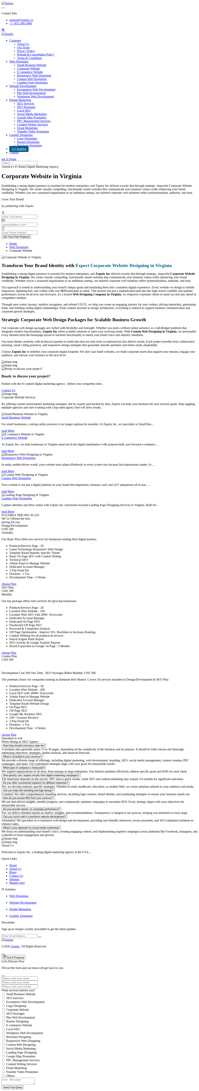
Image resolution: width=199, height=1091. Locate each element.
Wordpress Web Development (35, 96)
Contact (14, 152)
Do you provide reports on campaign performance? (31, 809)
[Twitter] (3, 30)
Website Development (22, 86)
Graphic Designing (21, 135)
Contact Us (8, 390)
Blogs (13, 872)
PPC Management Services (34, 121)
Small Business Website (31, 65)
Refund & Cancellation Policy (35, 54)
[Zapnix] (7, 3)
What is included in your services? (22, 756)
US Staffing (19, 149)
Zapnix (15, 946)
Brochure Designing (29, 145)
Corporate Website (28, 68)
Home (13, 243)
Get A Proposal (15, 957)
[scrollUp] (3, 954)
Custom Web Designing (31, 79)
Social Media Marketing (32, 114)
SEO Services (25, 103)
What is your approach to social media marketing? (31, 827)
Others (10, 1075)
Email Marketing (27, 128)
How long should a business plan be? (24, 745)
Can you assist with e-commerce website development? (34, 816)
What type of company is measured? (24, 767)
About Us (23, 44)
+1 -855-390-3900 (20, 23)
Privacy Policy (26, 51)
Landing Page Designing (32, 82)
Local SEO (24, 110)
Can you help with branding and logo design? (28, 790)
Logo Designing (27, 138)
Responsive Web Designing (34, 75)
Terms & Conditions (29, 58)
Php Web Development (31, 93)
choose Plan (9, 584)
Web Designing (18, 61)
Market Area (17, 882)
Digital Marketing (20, 100)
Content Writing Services (32, 124)
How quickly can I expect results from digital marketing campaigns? (41, 775)
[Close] (3, 975)
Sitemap (14, 879)
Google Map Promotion (31, 117)
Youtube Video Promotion (33, 131)
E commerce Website (30, 72)
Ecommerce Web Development (36, 89)
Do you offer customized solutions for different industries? (35, 782)
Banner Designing (28, 142)
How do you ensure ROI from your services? (28, 798)
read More (8, 430)
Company (15, 40)
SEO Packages (26, 107)
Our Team (23, 47)
